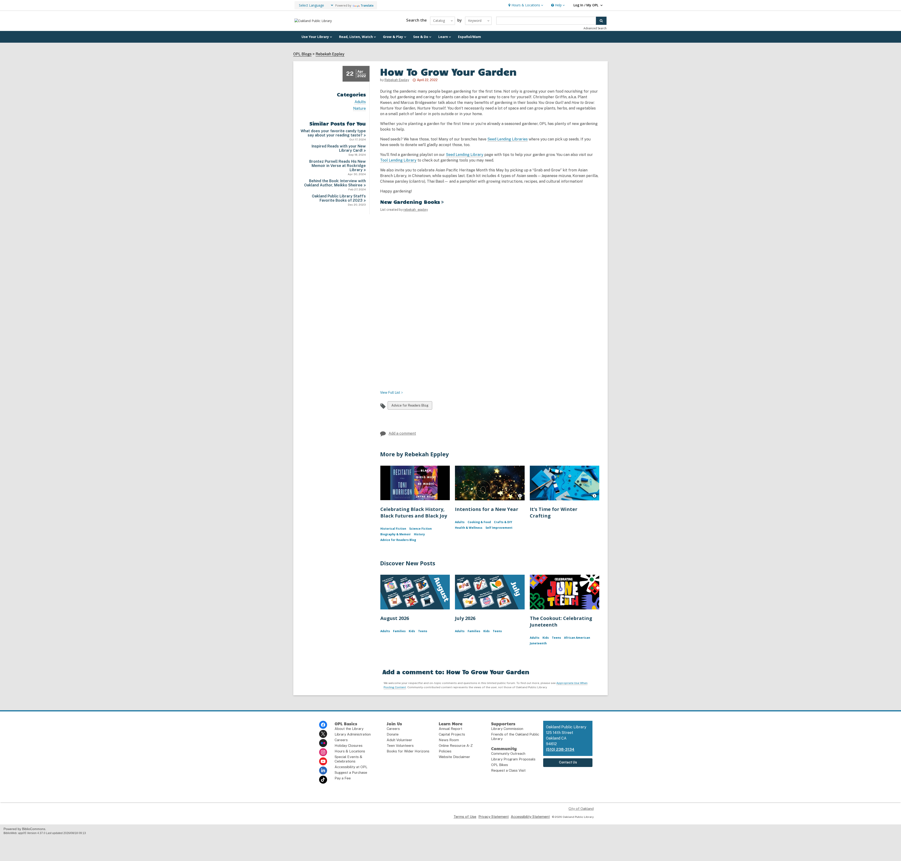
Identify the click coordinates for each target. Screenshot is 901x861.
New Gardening (410, 202)
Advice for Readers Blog (409, 406)
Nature (359, 108)
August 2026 (394, 618)
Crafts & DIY (503, 522)
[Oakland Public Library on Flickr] (323, 743)
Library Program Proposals (513, 759)
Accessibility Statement (530, 817)
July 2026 (465, 618)
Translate (367, 6)
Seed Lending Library (464, 154)
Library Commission (507, 729)
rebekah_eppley (415, 209)
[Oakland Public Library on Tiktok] (323, 780)
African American (577, 638)
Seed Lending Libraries (507, 139)
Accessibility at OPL (351, 767)
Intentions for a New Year (486, 509)
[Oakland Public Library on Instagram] (323, 752)
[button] (525, 5)
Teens (422, 631)
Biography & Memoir (395, 534)
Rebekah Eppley (330, 54)
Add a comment (402, 433)
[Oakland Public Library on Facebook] (323, 725)
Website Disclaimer (454, 757)
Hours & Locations (350, 751)
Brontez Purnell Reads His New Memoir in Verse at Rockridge (337, 165)
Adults (360, 102)
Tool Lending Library (398, 160)
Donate (393, 734)
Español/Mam (469, 36)
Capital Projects (452, 734)
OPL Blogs (302, 54)
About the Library (349, 729)
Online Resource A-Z (456, 746)
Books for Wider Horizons (408, 751)
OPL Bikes (499, 765)
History (419, 534)
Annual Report (450, 729)
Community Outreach (508, 753)
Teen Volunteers (400, 746)
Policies (445, 751)
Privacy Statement (493, 817)
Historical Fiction (393, 529)
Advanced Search (595, 28)
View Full (390, 392)
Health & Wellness (468, 528)
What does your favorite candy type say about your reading (333, 133)
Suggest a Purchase (351, 772)
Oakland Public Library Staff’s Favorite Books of (339, 198)
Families (399, 631)
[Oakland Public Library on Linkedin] (323, 770)
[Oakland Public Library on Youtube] (323, 761)
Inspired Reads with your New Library (339, 148)
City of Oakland (581, 809)
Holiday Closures (349, 746)
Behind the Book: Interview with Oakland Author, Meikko (335, 183)
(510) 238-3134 (560, 749)
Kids (412, 631)
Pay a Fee (343, 778)
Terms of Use (465, 817)
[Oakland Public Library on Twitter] (323, 734)
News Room (449, 740)
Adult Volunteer (399, 740)
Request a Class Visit (508, 770)
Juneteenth (538, 643)
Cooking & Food (479, 522)
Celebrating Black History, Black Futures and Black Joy (413, 512)
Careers (341, 740)
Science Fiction (420, 529)
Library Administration (353, 734)
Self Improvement (498, 528)
